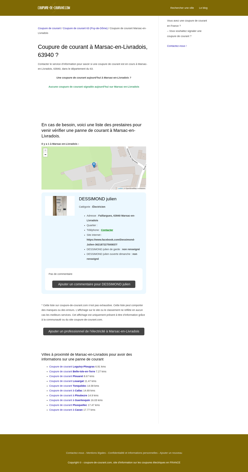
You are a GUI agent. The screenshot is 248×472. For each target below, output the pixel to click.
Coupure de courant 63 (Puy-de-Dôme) (85, 28)
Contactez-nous (75, 452)
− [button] (45, 154)
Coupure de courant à (66, 390)
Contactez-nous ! (177, 46)
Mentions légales (96, 452)
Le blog (203, 7)
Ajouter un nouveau (171, 452)
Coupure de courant (49, 28)
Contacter (107, 230)
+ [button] (45, 150)
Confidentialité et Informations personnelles (133, 452)
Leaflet (120, 188)
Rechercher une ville (182, 7)
